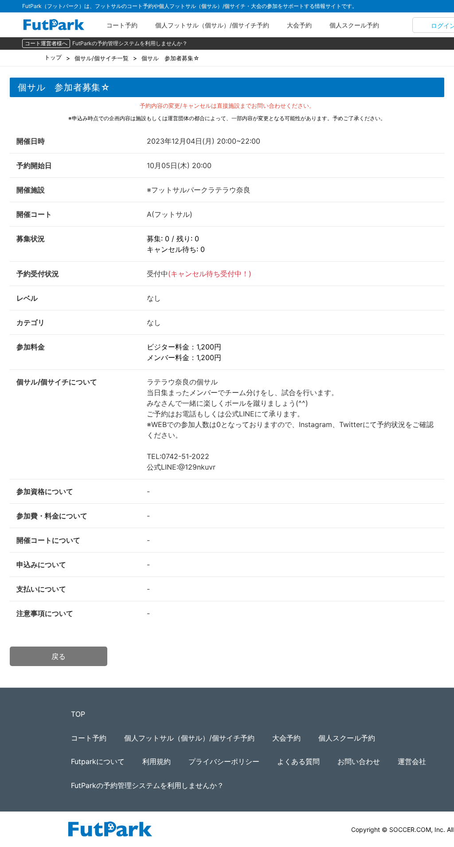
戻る (58, 656)
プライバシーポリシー (223, 761)
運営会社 (412, 761)
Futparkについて (98, 761)
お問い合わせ (358, 761)
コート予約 (121, 25)
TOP (78, 714)
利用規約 (156, 761)
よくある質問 (298, 761)
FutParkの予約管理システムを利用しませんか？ (130, 43)
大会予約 (299, 25)
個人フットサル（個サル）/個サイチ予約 (212, 25)
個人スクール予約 (354, 25)
